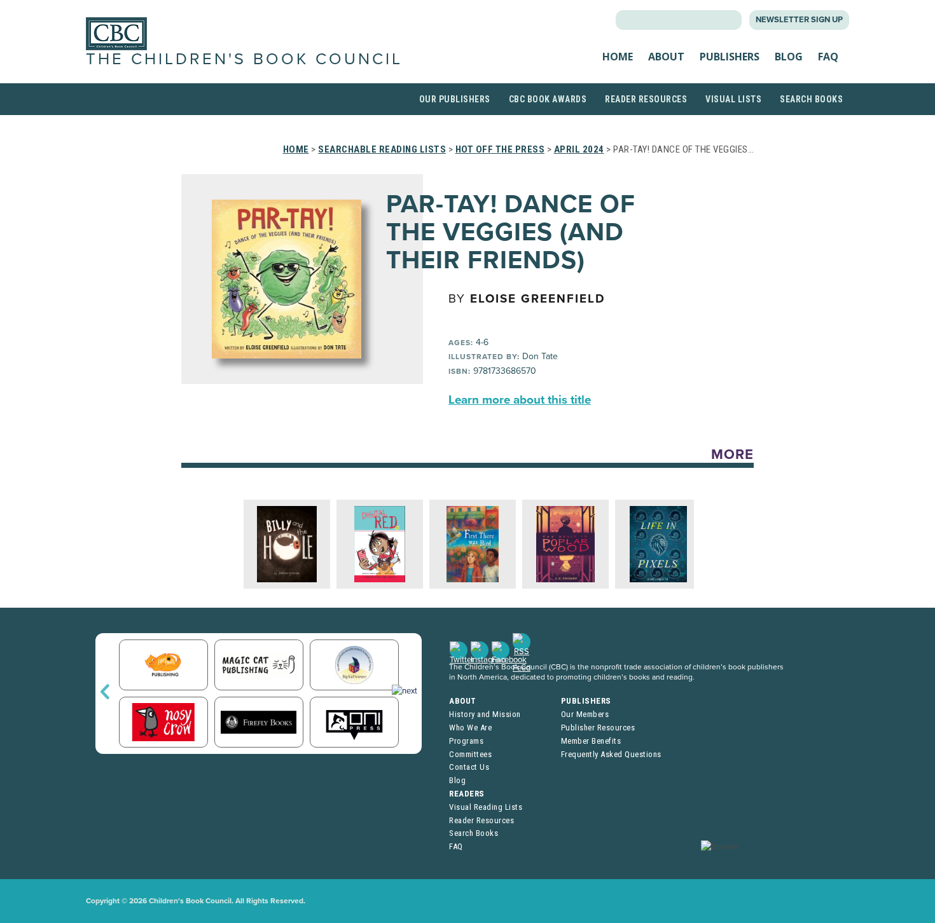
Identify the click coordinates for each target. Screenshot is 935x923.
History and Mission (485, 714)
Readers (467, 793)
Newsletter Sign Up (799, 20)
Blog (789, 57)
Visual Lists (733, 99)
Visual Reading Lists (485, 807)
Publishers (729, 57)
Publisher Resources (598, 727)
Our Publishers (454, 99)
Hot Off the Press (500, 149)
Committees (470, 754)
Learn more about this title (519, 400)
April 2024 (579, 149)
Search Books (811, 99)
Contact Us (469, 767)
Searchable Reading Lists (382, 149)
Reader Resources (646, 99)
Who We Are (470, 727)
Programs (466, 741)
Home (617, 57)
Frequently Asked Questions (611, 754)
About (666, 57)
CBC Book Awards (548, 99)
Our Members (585, 714)
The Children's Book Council (244, 59)
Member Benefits (591, 741)
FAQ (828, 57)
